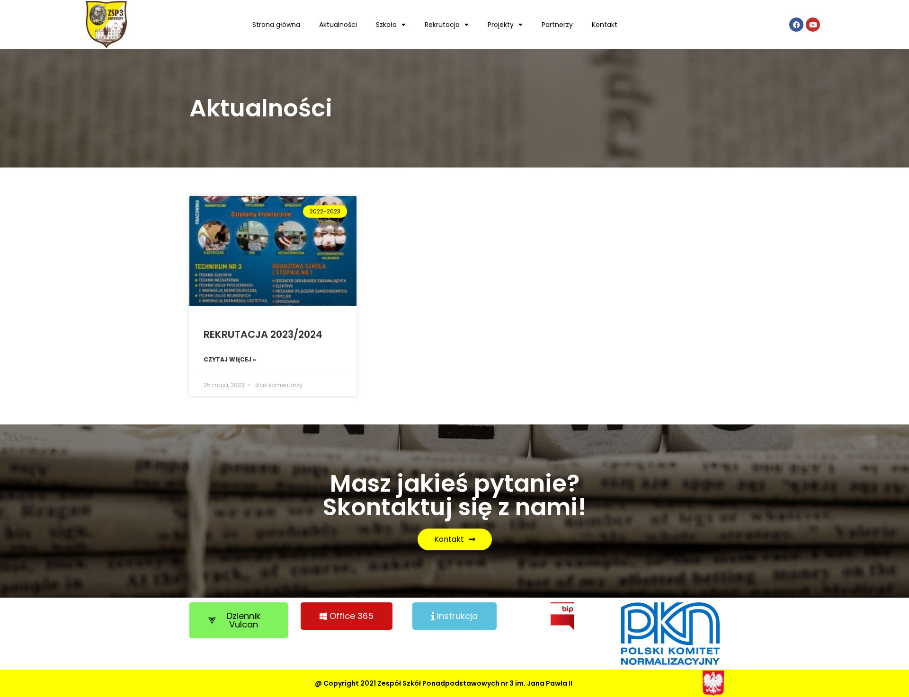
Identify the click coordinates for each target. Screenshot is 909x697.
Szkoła (386, 24)
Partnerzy (557, 24)
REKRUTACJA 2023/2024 (263, 334)
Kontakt (604, 24)
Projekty (501, 24)
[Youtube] (813, 25)
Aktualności (338, 24)
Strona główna (276, 24)
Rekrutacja (442, 24)
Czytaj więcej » (230, 359)
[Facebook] (796, 25)
